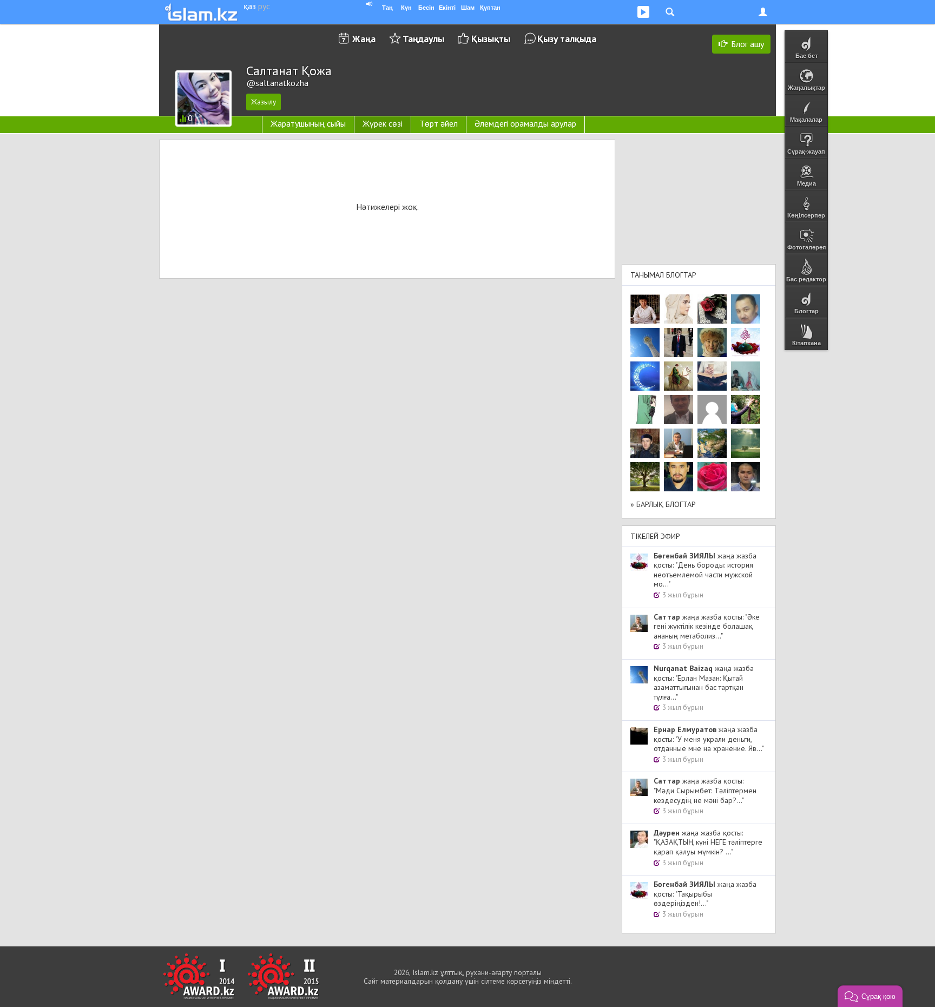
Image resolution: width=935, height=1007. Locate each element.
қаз (249, 6)
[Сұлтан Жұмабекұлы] (645, 376)
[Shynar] (712, 309)
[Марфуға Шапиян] (712, 342)
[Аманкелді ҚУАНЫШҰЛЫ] (678, 409)
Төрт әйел (438, 123)
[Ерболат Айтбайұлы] (678, 342)
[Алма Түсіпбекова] (745, 443)
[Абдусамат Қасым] (645, 309)
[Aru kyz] (645, 409)
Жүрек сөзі (383, 123)
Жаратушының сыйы (308, 123)
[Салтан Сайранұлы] (678, 376)
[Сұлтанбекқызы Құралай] (745, 376)
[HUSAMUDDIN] (645, 476)
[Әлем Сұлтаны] (712, 443)
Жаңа (364, 38)
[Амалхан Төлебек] (645, 443)
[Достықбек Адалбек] (745, 476)
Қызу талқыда (566, 38)
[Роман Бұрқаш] (678, 476)
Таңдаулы (423, 38)
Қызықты (490, 38)
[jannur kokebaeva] (745, 409)
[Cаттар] (678, 443)
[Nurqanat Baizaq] (645, 342)
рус (264, 6)
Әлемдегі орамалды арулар (525, 123)
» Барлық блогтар (663, 504)
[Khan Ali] (712, 376)
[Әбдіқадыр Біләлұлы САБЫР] (745, 309)
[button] (870, 996)
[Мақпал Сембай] (712, 476)
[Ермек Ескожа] (712, 409)
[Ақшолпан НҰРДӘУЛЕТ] (678, 309)
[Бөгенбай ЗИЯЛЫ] (745, 342)
